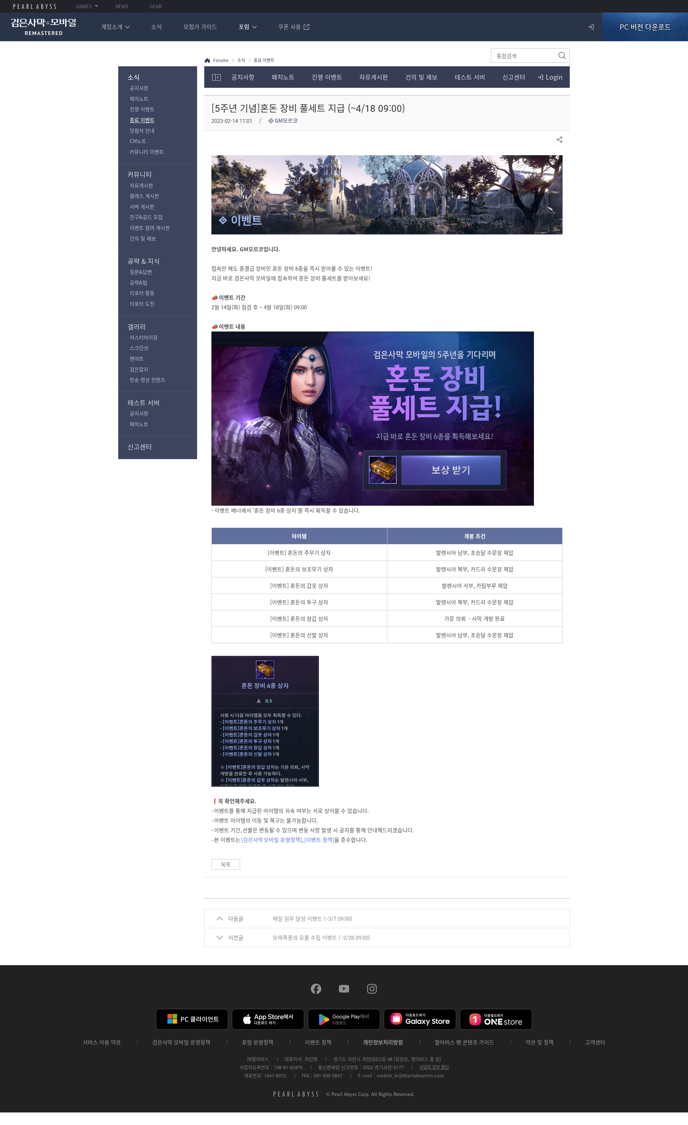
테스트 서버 (144, 402)
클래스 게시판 (144, 195)
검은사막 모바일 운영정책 (181, 1042)
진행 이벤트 (142, 109)
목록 (226, 864)
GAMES (84, 6)
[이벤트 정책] (319, 840)
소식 (156, 26)
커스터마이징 (144, 337)
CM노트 (138, 140)
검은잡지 (139, 369)
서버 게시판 (142, 206)
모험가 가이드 (200, 26)
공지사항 (139, 87)
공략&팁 (138, 282)
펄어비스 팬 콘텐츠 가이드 (464, 1042)
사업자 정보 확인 (434, 1067)
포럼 (244, 26)
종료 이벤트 (142, 119)
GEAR (156, 6)
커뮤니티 (140, 174)
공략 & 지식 (144, 261)
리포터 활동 (142, 292)
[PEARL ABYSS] (35, 6)
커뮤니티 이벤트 (147, 151)
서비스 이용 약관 (102, 1042)
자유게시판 (141, 185)
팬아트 (137, 358)
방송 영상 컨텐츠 (147, 379)
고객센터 (595, 1042)
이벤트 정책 (318, 1042)
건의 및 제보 (143, 238)
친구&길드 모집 (146, 216)
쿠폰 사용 (289, 26)
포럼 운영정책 (257, 1042)
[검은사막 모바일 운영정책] (271, 840)
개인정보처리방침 (383, 1042)
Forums (221, 60)
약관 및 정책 (540, 1042)
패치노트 (139, 98)
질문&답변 (141, 271)
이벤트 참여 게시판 (150, 227)
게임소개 (112, 26)
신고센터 (140, 447)
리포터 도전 (142, 303)
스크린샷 (139, 347)
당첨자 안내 (142, 130)
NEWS (121, 6)
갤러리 (137, 327)
